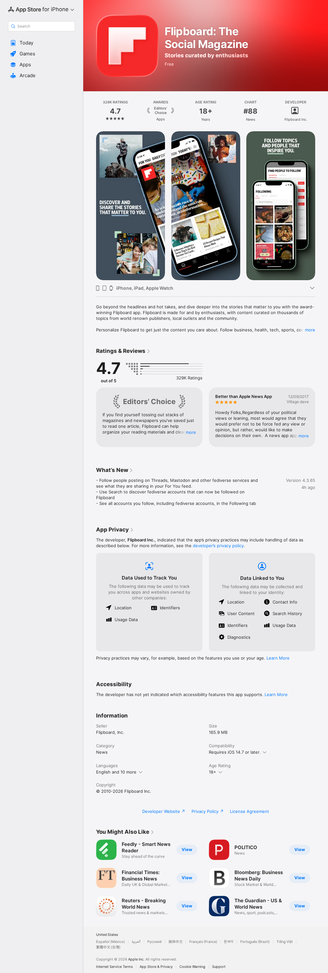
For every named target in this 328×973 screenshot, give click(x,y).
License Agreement (249, 811)
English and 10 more (116, 771)
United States (107, 935)
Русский (154, 942)
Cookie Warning (192, 967)
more (310, 329)
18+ (212, 771)
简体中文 (175, 942)
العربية (136, 942)
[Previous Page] (89, 111)
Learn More (278, 658)
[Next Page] (321, 111)
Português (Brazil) (255, 942)
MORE (191, 432)
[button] (41, 43)
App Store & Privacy (156, 967)
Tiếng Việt (284, 942)
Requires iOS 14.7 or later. (234, 752)
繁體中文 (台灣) (108, 947)
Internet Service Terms (114, 967)
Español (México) (110, 942)
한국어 (229, 942)
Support (219, 967)
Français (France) (203, 942)
